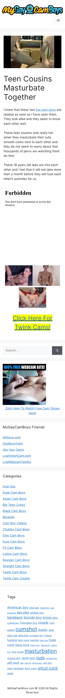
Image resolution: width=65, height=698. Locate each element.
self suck (13, 662)
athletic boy (37, 612)
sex (22, 663)
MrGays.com (12, 437)
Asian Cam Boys (14, 498)
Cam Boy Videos (15, 523)
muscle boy (14, 658)
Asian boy (45, 608)
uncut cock (48, 668)
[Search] (57, 350)
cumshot (26, 629)
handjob (34, 640)
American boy (18, 607)
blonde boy (33, 617)
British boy (50, 617)
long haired (18, 652)
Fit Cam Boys (12, 547)
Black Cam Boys (14, 511)
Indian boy (35, 645)
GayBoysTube (13, 443)
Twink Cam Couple (16, 578)
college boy (13, 623)
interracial (45, 645)
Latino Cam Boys (15, 554)
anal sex (34, 607)
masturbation (41, 651)
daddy (43, 630)
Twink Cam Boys (15, 572)
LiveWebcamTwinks (17, 462)
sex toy (28, 663)
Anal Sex (9, 486)
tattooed (19, 668)
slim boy (47, 663)
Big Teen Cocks (14, 505)
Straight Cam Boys (16, 566)
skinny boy (37, 663)
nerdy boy (28, 658)
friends (48, 635)
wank (10, 673)
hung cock (22, 645)
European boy (36, 635)
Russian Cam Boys (16, 560)
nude (40, 657)
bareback (15, 617)
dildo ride (12, 635)
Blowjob (8, 517)
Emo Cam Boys (14, 535)
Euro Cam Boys (14, 541)
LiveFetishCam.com (17, 456)
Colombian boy (28, 622)
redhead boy (51, 658)
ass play (23, 612)
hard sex (44, 640)
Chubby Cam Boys (16, 529)
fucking (12, 640)
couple (43, 622)
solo (10, 668)
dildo (51, 630)
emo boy (23, 635)
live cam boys (46, 110)
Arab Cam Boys (14, 492)
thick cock (31, 668)
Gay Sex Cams (13, 449)
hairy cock (23, 640)
